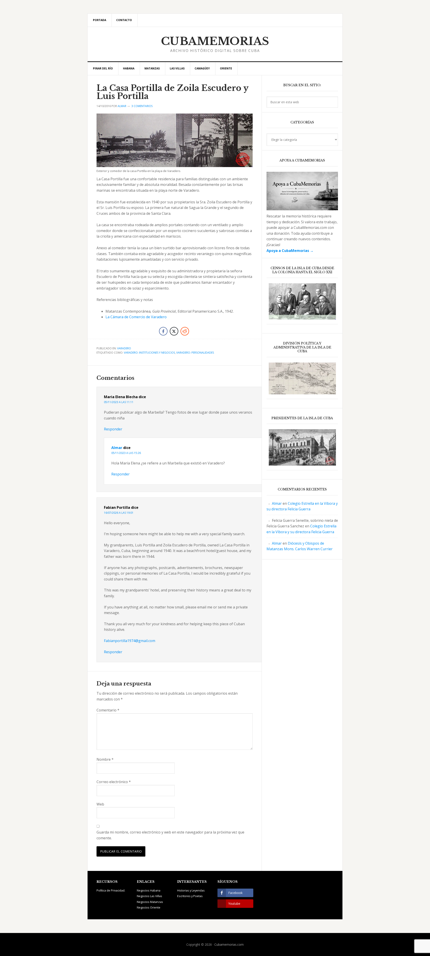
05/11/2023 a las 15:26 (126, 453)
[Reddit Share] (185, 331)
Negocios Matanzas (150, 902)
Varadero (124, 348)
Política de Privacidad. (111, 890)
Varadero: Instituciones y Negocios (149, 352)
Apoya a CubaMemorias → (290, 250)
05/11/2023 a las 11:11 (118, 402)
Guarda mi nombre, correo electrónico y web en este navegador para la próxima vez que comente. (170, 835)
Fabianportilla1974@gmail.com (129, 640)
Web (100, 804)
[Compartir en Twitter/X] (174, 331)
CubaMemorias (215, 41)
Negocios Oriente (148, 907)
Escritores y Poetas (190, 896)
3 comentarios (142, 106)
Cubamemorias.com (229, 944)
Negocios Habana (148, 890)
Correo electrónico (114, 781)
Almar (116, 447)
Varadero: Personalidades (195, 352)
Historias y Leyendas (191, 890)
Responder (113, 429)
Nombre (105, 759)
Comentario (108, 710)
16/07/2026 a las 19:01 (118, 513)
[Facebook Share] (163, 331)
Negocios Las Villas (149, 896)
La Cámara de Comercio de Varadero (136, 316)
